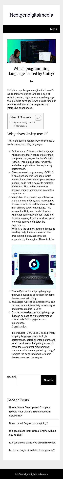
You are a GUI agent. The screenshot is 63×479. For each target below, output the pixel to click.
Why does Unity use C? (23, 122)
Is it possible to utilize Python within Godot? (32, 442)
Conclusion (21, 125)
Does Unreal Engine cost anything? (28, 423)
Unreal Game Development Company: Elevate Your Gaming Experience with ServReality (30, 411)
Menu (53, 29)
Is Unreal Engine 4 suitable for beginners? (32, 450)
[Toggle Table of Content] (36, 118)
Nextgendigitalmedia (31, 14)
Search (12, 377)
